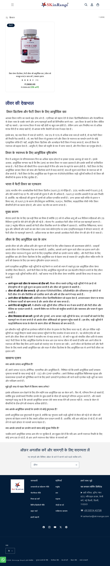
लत (57, 493)
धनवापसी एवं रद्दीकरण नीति (40, 487)
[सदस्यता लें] (76, 465)
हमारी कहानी (35, 517)
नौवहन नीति (74, 560)
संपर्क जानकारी (84, 560)
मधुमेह (58, 487)
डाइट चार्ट (34, 511)
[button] (12, 5)
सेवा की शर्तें (64, 560)
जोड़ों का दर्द (60, 505)
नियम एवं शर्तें (35, 499)
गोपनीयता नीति (36, 493)
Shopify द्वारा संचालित (26, 560)
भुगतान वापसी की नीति (42, 560)
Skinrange (16, 560)
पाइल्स (58, 499)
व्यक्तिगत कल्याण (62, 511)
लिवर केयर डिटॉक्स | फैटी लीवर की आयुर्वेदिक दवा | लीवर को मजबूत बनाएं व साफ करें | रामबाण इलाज (30, 75)
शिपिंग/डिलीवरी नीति (38, 505)
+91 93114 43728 (93, 510)
